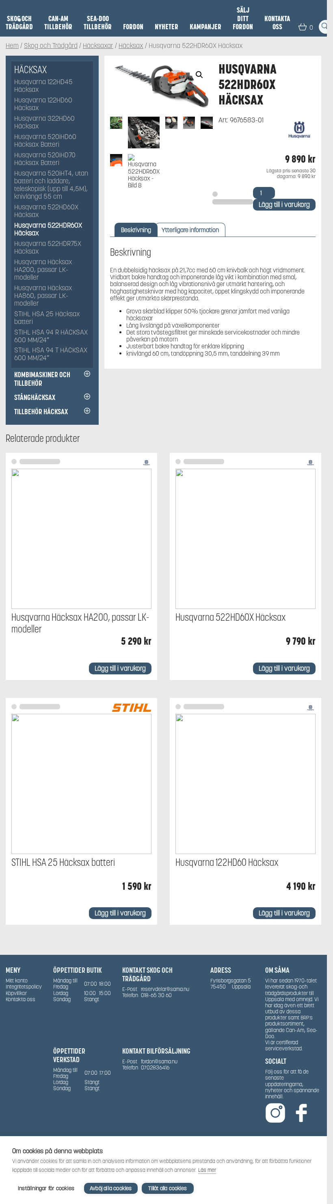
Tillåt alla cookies (167, 1188)
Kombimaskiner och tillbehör (42, 379)
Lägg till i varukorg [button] (120, 668)
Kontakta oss (277, 23)
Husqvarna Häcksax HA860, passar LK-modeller (43, 296)
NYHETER (166, 27)
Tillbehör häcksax (41, 411)
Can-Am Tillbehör (58, 23)
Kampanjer (205, 27)
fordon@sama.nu (159, 1061)
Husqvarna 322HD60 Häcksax (44, 122)
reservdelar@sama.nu (165, 989)
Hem (12, 46)
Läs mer (207, 1170)
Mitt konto (17, 980)
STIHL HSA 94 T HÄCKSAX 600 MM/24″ (50, 354)
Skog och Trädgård (19, 23)
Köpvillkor (16, 993)
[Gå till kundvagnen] (302, 27)
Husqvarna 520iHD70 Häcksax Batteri (45, 159)
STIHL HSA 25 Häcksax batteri (47, 318)
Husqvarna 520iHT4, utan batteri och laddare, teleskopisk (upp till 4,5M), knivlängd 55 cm (51, 185)
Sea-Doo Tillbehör (98, 23)
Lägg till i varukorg (284, 204)
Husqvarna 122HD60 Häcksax (43, 104)
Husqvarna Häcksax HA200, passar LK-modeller (43, 270)
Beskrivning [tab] (136, 230)
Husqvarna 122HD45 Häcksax (43, 86)
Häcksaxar (98, 46)
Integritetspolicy (24, 986)
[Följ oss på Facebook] (301, 1113)
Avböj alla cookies (111, 1188)
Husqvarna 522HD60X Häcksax (46, 211)
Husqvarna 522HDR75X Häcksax (47, 248)
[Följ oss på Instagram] (275, 1113)
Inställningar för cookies (46, 1188)
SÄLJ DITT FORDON (243, 18)
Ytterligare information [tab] (190, 230)
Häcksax (131, 46)
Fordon (133, 27)
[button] (199, 74)
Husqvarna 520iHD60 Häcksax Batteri (45, 141)
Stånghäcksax (34, 397)
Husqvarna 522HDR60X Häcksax (48, 229)
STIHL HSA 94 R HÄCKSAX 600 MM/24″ (51, 336)
